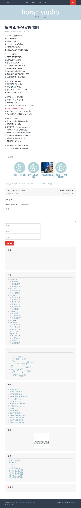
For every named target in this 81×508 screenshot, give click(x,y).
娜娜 (11, 487)
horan (7, 31)
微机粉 (9, 184)
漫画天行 (15, 286)
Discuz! (7, 36)
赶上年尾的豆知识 (15, 399)
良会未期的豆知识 (15, 389)
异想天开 (15, 329)
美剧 (27, 371)
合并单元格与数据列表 (17, 418)
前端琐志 (15, 299)
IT (10, 363)
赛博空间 (15, 309)
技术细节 (14, 184)
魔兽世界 (21, 357)
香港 (23, 360)
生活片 (11, 369)
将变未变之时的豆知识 (17, 422)
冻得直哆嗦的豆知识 (16, 420)
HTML (15, 105)
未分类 (12, 320)
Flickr (28, 368)
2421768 (56, 502)
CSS (14, 87)
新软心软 (15, 304)
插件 (19, 359)
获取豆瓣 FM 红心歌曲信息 (18, 396)
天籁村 (12, 289)
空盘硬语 (15, 306)
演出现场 (15, 315)
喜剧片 (28, 372)
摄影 (14, 374)
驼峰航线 (15, 343)
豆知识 (26, 358)
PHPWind (10, 44)
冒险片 (20, 356)
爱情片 (25, 360)
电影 (21, 376)
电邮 (33, 2)
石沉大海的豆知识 (15, 401)
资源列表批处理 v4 (16, 394)
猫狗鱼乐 (15, 336)
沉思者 (12, 322)
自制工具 (25, 365)
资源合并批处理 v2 (16, 392)
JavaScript (13, 100)
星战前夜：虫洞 (66, 192)
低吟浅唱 (15, 290)
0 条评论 (28, 31)
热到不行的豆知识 (15, 413)
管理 (46, 2)
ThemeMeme (72, 502)
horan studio (40, 12)
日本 (13, 360)
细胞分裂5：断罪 (16, 192)
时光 (14, 2)
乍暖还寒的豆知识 (15, 406)
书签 (51, 184)
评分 (21, 2)
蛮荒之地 (15, 331)
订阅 (40, 2)
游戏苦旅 (15, 284)
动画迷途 (15, 281)
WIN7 (18, 362)
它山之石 (15, 327)
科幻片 (13, 371)
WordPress (30, 363)
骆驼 (8, 2)
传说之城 (15, 324)
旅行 (15, 357)
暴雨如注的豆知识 (15, 408)
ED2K (25, 373)
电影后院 (15, 318)
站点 (15, 368)
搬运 (28, 362)
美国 (20, 371)
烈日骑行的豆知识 (15, 411)
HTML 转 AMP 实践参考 (17, 403)
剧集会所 (15, 313)
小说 (22, 373)
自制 (27, 2)
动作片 (16, 372)
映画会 (12, 311)
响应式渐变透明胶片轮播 (17, 415)
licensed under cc (24, 502)
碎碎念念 (15, 338)
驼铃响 (12, 334)
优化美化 (15, 297)
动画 (12, 366)
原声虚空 (15, 293)
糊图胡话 (15, 340)
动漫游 (12, 280)
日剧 (21, 368)
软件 (24, 375)
